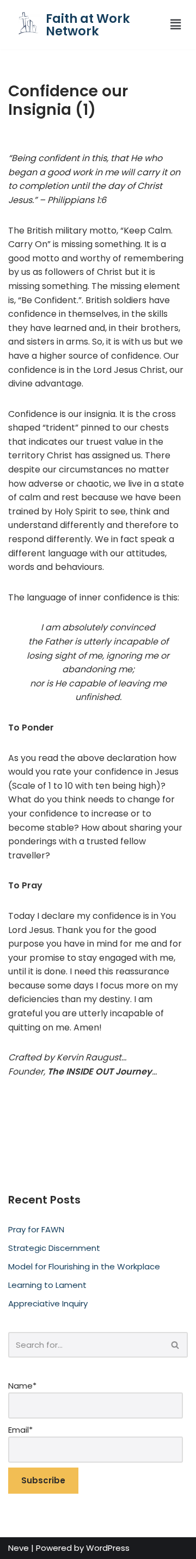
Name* (22, 1385)
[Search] (175, 1345)
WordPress (108, 1548)
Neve (18, 1548)
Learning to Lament (47, 1285)
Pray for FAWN (36, 1229)
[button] (172, 24)
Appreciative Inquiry (48, 1303)
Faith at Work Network (88, 25)
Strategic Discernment (54, 1248)
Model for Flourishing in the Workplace (84, 1266)
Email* (20, 1429)
